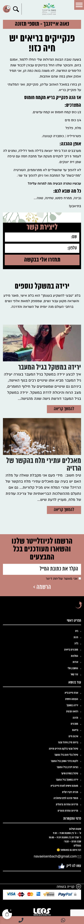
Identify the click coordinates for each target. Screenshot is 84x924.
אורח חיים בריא (71, 693)
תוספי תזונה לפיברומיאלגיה (66, 798)
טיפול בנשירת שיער (69, 773)
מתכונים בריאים (71, 650)
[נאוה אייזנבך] (49, 9)
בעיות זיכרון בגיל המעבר (67, 767)
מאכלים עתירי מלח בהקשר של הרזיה (43, 465)
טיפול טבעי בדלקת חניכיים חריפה (63, 749)
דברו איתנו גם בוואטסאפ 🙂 (69, 850)
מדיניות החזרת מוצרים (68, 811)
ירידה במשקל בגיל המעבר (49, 367)
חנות (76, 637)
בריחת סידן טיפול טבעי (68, 742)
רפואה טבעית (72, 711)
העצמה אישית (71, 699)
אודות (75, 662)
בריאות (75, 730)
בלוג (76, 643)
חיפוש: (16, 9)
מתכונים (74, 724)
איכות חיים (73, 736)
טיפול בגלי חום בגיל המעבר (66, 755)
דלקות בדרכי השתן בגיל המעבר (64, 761)
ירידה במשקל (72, 705)
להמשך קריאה (64, 409)
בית (76, 631)
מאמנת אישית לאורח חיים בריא (64, 786)
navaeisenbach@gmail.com (55, 857)
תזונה (75, 718)
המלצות (74, 656)
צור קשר (74, 674)
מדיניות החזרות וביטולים (67, 804)
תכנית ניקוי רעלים (70, 792)
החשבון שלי (73, 668)
